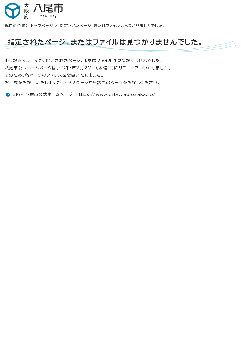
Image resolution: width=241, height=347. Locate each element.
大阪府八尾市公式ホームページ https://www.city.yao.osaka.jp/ (83, 94)
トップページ (42, 26)
